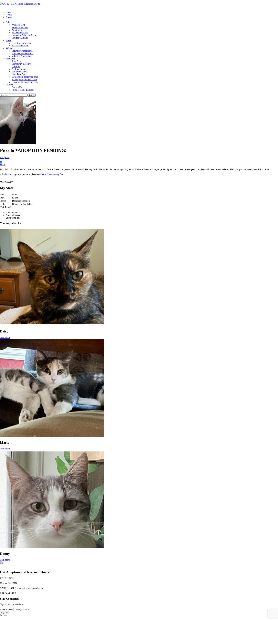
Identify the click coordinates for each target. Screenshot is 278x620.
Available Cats (18, 25)
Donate (9, 17)
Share (2, 164)
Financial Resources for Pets (25, 82)
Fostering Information (21, 43)
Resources (10, 58)
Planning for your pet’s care (24, 79)
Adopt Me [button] (4, 157)
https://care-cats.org (50, 174)
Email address (6, 609)
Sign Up (4, 612)
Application (17, 30)
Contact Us (17, 87)
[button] (3, 566)
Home (8, 12)
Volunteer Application (22, 56)
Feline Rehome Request (22, 90)
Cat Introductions (19, 71)
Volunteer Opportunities (22, 51)
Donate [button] (3, 615)
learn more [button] (5, 337)
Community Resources (22, 64)
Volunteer (10, 48)
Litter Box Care (19, 74)
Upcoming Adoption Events (24, 35)
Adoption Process (20, 27)
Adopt (9, 22)
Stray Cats (16, 61)
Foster (8, 40)
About (9, 14)
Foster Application (20, 45)
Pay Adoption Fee (20, 32)
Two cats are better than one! (25, 77)
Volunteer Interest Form (22, 53)
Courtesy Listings (20, 38)
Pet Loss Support (19, 69)
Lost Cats (16, 66)
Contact (9, 84)
